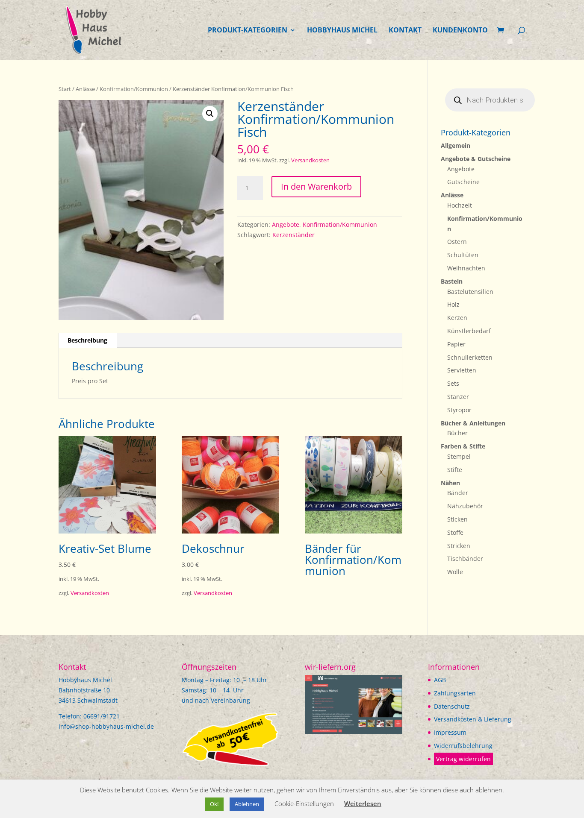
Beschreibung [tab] (87, 340)
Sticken (457, 519)
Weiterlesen (362, 803)
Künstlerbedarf (469, 331)
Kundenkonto (460, 31)
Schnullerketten (470, 357)
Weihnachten (466, 268)
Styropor (459, 410)
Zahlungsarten (455, 693)
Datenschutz (452, 706)
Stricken (458, 546)
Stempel (459, 456)
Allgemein (455, 145)
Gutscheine (463, 182)
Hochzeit (459, 205)
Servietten (461, 370)
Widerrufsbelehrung (463, 746)
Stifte (454, 470)
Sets (453, 383)
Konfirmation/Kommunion (134, 89)
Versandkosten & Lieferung (472, 719)
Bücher (457, 433)
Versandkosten (310, 160)
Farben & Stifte (463, 446)
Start (65, 89)
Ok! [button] (214, 804)
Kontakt (405, 31)
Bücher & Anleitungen (473, 423)
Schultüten (462, 255)
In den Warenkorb (316, 186)
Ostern (457, 241)
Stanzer (458, 397)
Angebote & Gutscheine (475, 159)
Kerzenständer (293, 235)
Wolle (455, 572)
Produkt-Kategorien (247, 31)
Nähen (450, 483)
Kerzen (457, 318)
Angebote (285, 224)
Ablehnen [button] (247, 804)
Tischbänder (465, 558)
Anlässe (85, 89)
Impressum (450, 732)
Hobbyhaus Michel (342, 31)
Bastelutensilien (470, 291)
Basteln (452, 281)
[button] (210, 113)
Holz (453, 304)
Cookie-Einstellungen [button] (304, 803)
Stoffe (455, 532)
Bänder (457, 493)
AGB (440, 680)
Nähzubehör (465, 506)
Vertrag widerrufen (463, 759)
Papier (456, 344)
